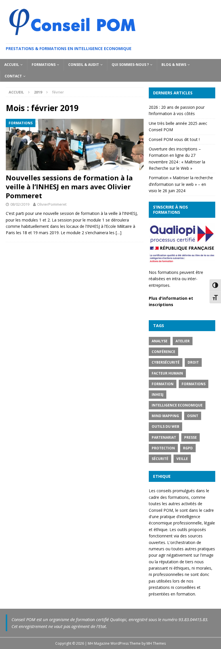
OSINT (192, 415)
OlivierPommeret (51, 204)
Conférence (163, 351)
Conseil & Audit (83, 64)
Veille (182, 458)
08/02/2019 (19, 204)
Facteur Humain (167, 373)
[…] (118, 232)
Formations (44, 64)
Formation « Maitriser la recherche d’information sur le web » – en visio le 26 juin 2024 (181, 184)
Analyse (159, 341)
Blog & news (173, 64)
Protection (163, 448)
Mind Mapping (165, 415)
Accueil (11, 64)
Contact (13, 76)
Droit (193, 362)
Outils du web (165, 426)
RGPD (188, 448)
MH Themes (156, 643)
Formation (163, 383)
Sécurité (160, 458)
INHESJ (157, 394)
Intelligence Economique (177, 405)
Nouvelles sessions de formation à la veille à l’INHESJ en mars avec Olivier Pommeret (69, 186)
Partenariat (164, 437)
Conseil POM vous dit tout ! (174, 139)
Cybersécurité (166, 362)
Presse (190, 437)
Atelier (183, 341)
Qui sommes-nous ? (130, 64)
